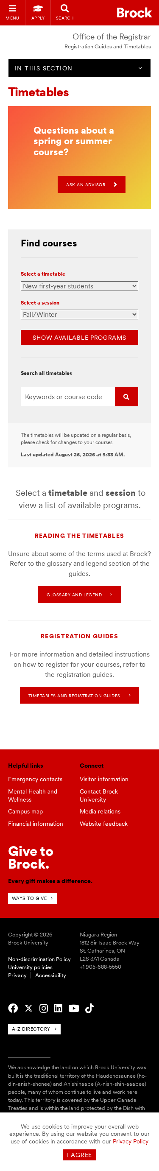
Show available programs (79, 337)
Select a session (40, 303)
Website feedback (104, 823)
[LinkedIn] (58, 1008)
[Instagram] (43, 1008)
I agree (79, 1154)
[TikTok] (89, 1008)
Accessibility (50, 975)
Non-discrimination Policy (39, 959)
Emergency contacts (35, 779)
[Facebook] (13, 1008)
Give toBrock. (30, 857)
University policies (30, 967)
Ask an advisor (85, 184)
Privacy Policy (130, 1141)
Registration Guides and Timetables (107, 46)
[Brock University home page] (135, 12)
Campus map (25, 811)
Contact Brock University (99, 795)
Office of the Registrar (112, 37)
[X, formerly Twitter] (28, 1008)
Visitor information (104, 779)
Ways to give (29, 898)
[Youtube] (73, 1008)
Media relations (100, 811)
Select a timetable (43, 274)
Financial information (35, 823)
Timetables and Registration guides (74, 695)
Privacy (17, 975)
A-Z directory (31, 1029)
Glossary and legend (74, 594)
